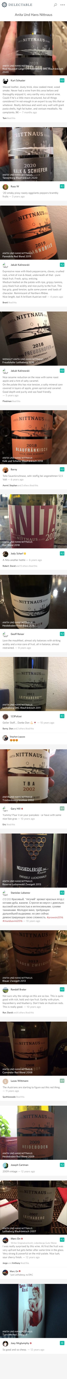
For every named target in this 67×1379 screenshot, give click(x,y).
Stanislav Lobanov (20, 892)
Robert (6, 566)
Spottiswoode (9, 1096)
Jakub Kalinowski (20, 264)
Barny (14, 469)
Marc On (15, 1238)
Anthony (16, 1263)
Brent (5, 302)
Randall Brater (18, 989)
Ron (4, 1012)
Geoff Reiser (17, 634)
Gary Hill (15, 808)
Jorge (5, 1263)
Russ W (15, 186)
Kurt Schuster (18, 80)
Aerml (5, 485)
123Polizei (16, 716)
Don (11, 728)
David (13, 566)
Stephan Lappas (17, 736)
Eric (4, 824)
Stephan (13, 485)
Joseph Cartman (19, 1164)
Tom (5, 118)
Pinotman (7, 401)
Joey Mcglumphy (20, 1343)
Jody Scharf (17, 553)
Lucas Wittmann (19, 1080)
